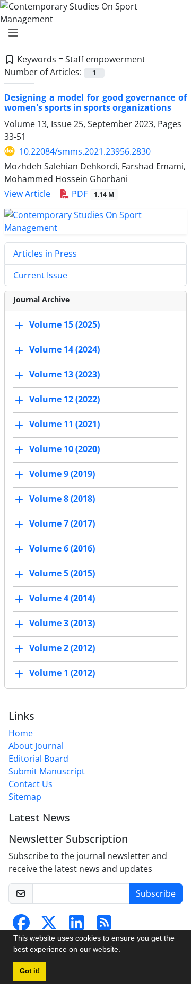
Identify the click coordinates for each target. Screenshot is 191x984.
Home (20, 733)
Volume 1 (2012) (62, 673)
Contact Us (30, 784)
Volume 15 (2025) (64, 324)
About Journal (36, 746)
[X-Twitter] (49, 926)
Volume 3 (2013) (62, 623)
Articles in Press (45, 253)
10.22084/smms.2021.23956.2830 (85, 151)
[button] (124, 950)
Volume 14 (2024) (64, 349)
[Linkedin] (76, 926)
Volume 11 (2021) (64, 424)
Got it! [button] (30, 971)
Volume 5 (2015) (62, 573)
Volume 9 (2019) (62, 474)
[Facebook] (21, 926)
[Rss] (104, 926)
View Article (27, 194)
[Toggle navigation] (92, 32)
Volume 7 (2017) (62, 523)
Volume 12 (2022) (64, 399)
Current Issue (40, 275)
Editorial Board (38, 758)
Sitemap (24, 796)
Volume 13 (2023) (64, 374)
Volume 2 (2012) (62, 648)
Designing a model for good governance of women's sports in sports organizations (95, 102)
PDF (92, 194)
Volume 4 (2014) (62, 598)
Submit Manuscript (46, 771)
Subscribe (156, 893)
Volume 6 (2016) (62, 548)
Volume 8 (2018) (62, 498)
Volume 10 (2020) (64, 449)
